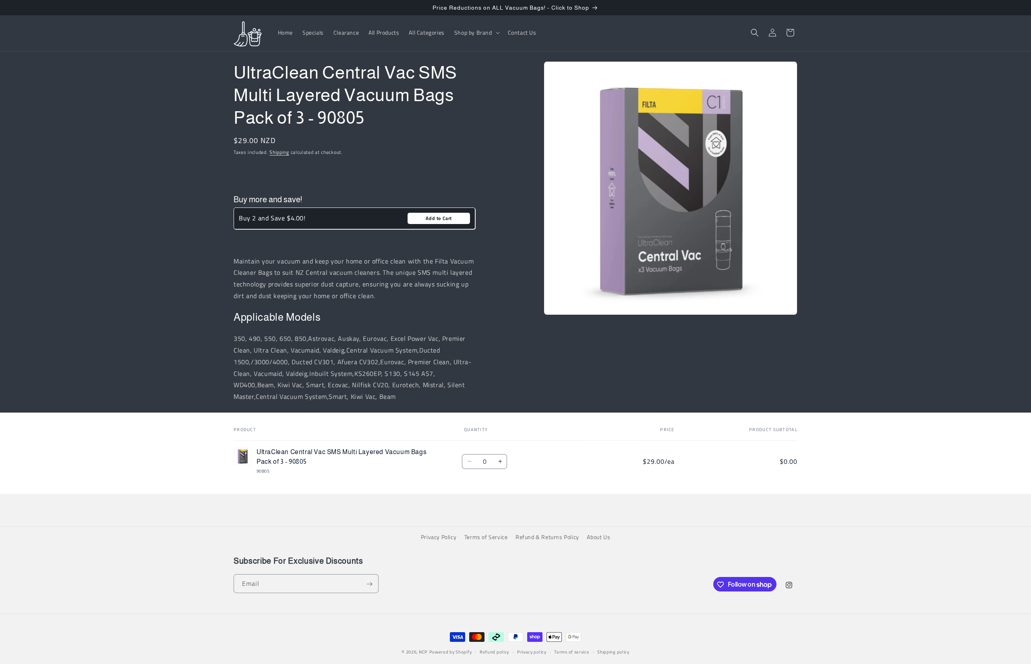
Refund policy (494, 651)
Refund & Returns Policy (547, 537)
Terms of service (571, 651)
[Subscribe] (369, 584)
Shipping (279, 152)
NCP (423, 652)
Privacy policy (532, 651)
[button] (476, 32)
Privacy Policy (438, 537)
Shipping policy (613, 651)
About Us (598, 537)
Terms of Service (486, 537)
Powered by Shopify (450, 652)
